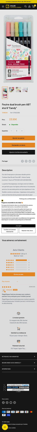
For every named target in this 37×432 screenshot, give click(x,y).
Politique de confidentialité (27, 199)
